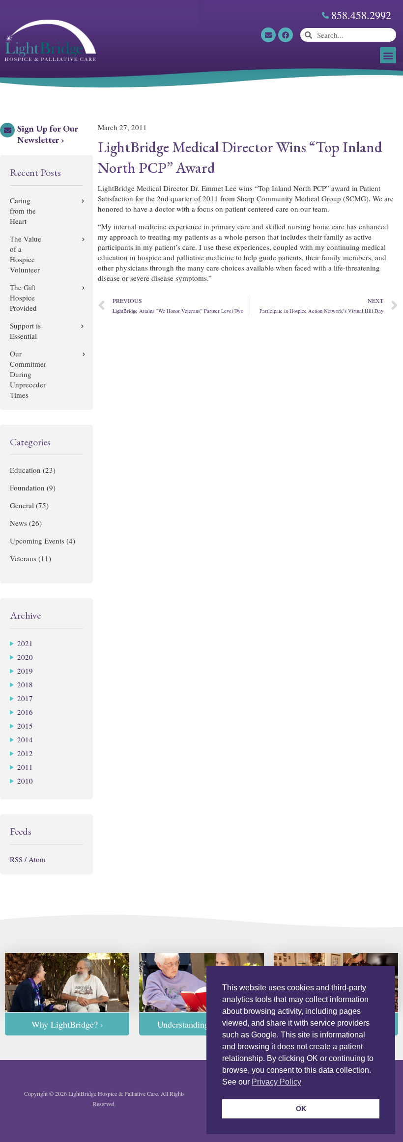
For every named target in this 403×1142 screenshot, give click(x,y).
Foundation (27, 487)
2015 (25, 726)
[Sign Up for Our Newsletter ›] (7, 130)
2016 (25, 712)
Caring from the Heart (23, 210)
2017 (25, 698)
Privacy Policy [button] (276, 1082)
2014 (25, 739)
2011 (25, 767)
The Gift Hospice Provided (23, 297)
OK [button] (301, 1109)
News (18, 523)
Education (25, 470)
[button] (388, 55)
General (22, 505)
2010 (25, 781)
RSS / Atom (28, 859)
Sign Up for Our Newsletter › (47, 134)
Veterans (23, 558)
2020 (25, 657)
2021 (25, 643)
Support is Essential (25, 331)
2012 (25, 753)
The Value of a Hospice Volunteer (25, 254)
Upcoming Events (37, 540)
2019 (25, 671)
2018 (25, 684)
